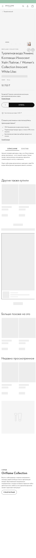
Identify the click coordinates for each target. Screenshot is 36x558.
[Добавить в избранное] (32, 50)
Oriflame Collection (10, 49)
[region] (18, 30)
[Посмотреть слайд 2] (11, 44)
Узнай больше (6, 140)
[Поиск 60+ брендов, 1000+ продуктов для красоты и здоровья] (23, 6)
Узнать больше (6, 98)
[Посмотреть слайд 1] (7, 44)
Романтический (8, 11)
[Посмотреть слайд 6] (29, 44)
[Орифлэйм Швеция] (9, 6)
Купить (21, 105)
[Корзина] (33, 6)
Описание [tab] (12, 149)
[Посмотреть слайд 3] (16, 44)
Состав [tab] (25, 149)
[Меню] (2, 6)
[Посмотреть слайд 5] (24, 44)
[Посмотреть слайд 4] (20, 44)
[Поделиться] (28, 50)
